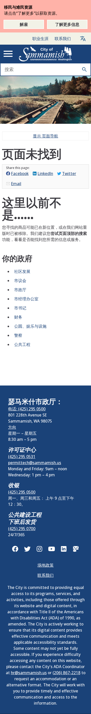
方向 (12, 427)
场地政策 (45, 565)
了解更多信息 (67, 24)
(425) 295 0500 (21, 492)
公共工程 (22, 344)
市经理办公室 (26, 299)
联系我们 (63, 38)
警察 (18, 335)
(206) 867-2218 (66, 672)
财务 (18, 317)
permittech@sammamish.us (34, 462)
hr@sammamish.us (29, 672)
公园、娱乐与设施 (30, 326)
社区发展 (22, 271)
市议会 (20, 280)
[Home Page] (45, 54)
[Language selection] (83, 38)
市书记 (20, 308)
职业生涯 (40, 38)
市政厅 (20, 289)
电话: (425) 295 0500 (27, 409)
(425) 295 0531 (21, 456)
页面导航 (45, 136)
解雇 (24, 24)
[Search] (84, 69)
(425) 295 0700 (21, 528)
